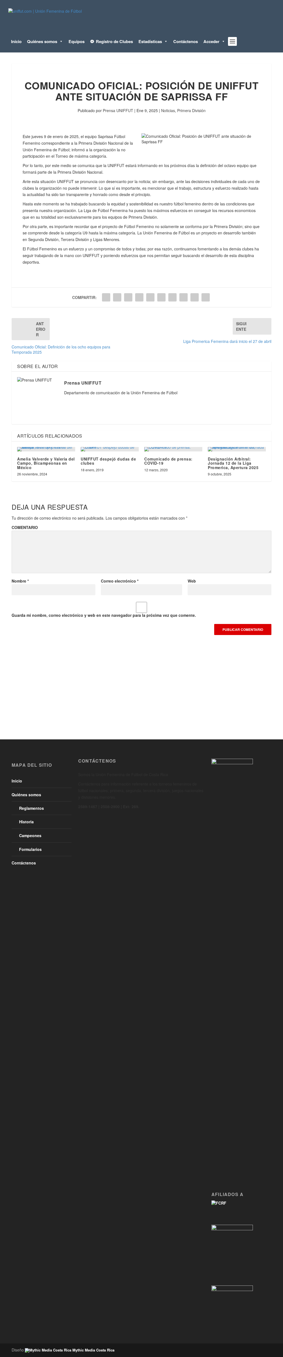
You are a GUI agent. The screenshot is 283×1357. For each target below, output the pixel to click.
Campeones (30, 835)
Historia (26, 821)
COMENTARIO (25, 527)
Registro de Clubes (114, 41)
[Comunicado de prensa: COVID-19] (173, 449)
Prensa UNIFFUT (118, 110)
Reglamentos (31, 808)
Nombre (20, 581)
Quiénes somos (42, 41)
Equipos (77, 41)
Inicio (16, 41)
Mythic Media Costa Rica (92, 1350)
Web (192, 581)
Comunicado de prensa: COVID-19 (168, 461)
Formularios (30, 849)
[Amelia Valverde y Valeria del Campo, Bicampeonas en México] (46, 449)
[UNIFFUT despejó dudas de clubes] (110, 449)
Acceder (211, 41)
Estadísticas (150, 41)
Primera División (191, 110)
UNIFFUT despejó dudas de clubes (108, 461)
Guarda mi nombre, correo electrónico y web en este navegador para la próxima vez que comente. (104, 615)
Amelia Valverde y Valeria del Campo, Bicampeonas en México (46, 463)
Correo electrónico (119, 581)
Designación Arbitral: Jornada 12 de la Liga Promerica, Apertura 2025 (233, 463)
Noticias (168, 110)
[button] (60, 41)
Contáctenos (185, 41)
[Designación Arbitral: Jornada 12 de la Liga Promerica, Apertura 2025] (237, 449)
